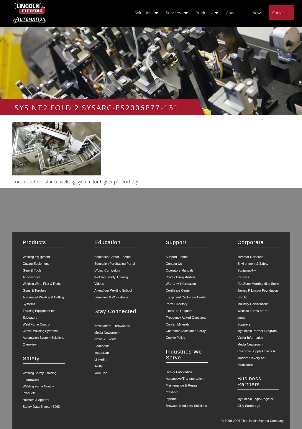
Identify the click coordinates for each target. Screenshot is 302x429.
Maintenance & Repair (181, 385)
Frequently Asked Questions (186, 317)
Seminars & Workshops (111, 297)
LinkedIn (100, 359)
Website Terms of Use (253, 311)
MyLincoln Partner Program (257, 331)
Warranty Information (181, 283)
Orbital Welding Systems (40, 331)
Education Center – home (112, 257)
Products (203, 12)
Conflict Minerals (177, 324)
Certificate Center (178, 290)
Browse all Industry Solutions (186, 405)
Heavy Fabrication (179, 372)
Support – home (177, 257)
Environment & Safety (252, 263)
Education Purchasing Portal (114, 263)
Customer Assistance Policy (186, 331)
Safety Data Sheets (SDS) (41, 406)
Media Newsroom (106, 332)
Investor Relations (250, 257)
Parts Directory (177, 304)
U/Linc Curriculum (107, 270)
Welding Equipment (36, 257)
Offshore (172, 392)
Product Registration (180, 277)
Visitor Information (250, 337)
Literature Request (179, 311)
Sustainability (246, 270)
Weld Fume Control (36, 324)
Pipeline (171, 399)
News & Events (105, 339)
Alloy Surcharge (248, 405)
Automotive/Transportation (184, 378)
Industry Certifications (253, 304)
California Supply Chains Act (257, 351)
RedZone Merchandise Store (258, 283)
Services (173, 12)
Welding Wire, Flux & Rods (42, 283)
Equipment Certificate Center (186, 297)
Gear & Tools (32, 270)
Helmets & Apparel (36, 400)
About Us (234, 12)
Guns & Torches (34, 290)
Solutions (142, 12)
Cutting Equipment (36, 263)
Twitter (99, 366)
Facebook (101, 346)
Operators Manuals (179, 270)
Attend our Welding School (113, 290)
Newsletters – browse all (111, 326)
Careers (243, 277)
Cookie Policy (175, 337)
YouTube (100, 373)
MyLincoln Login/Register (255, 399)
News (257, 12)
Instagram (101, 352)
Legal (241, 317)
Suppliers (244, 324)
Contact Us (281, 12)
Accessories (32, 277)
